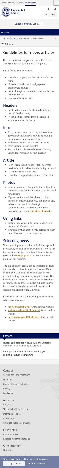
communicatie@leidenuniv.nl (18, 355)
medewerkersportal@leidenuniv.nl (25, 317)
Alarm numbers (10, 434)
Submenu (9, 44)
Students (20, 3)
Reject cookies (38, 463)
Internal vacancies (11, 413)
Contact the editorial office (16, 384)
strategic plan (21, 255)
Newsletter (8, 450)
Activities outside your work (16, 422)
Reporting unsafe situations (16, 438)
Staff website (7, 38)
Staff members (30, 3)
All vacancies (9, 418)
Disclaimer (8, 393)
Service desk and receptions (16, 375)
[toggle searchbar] (54, 8)
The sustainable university (15, 409)
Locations (7, 379)
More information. (39, 459)
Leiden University (8, 3)
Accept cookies (14, 463)
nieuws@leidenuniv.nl (19, 306)
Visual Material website (39, 210)
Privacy (6, 388)
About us (7, 404)
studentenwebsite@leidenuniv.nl (24, 310)
